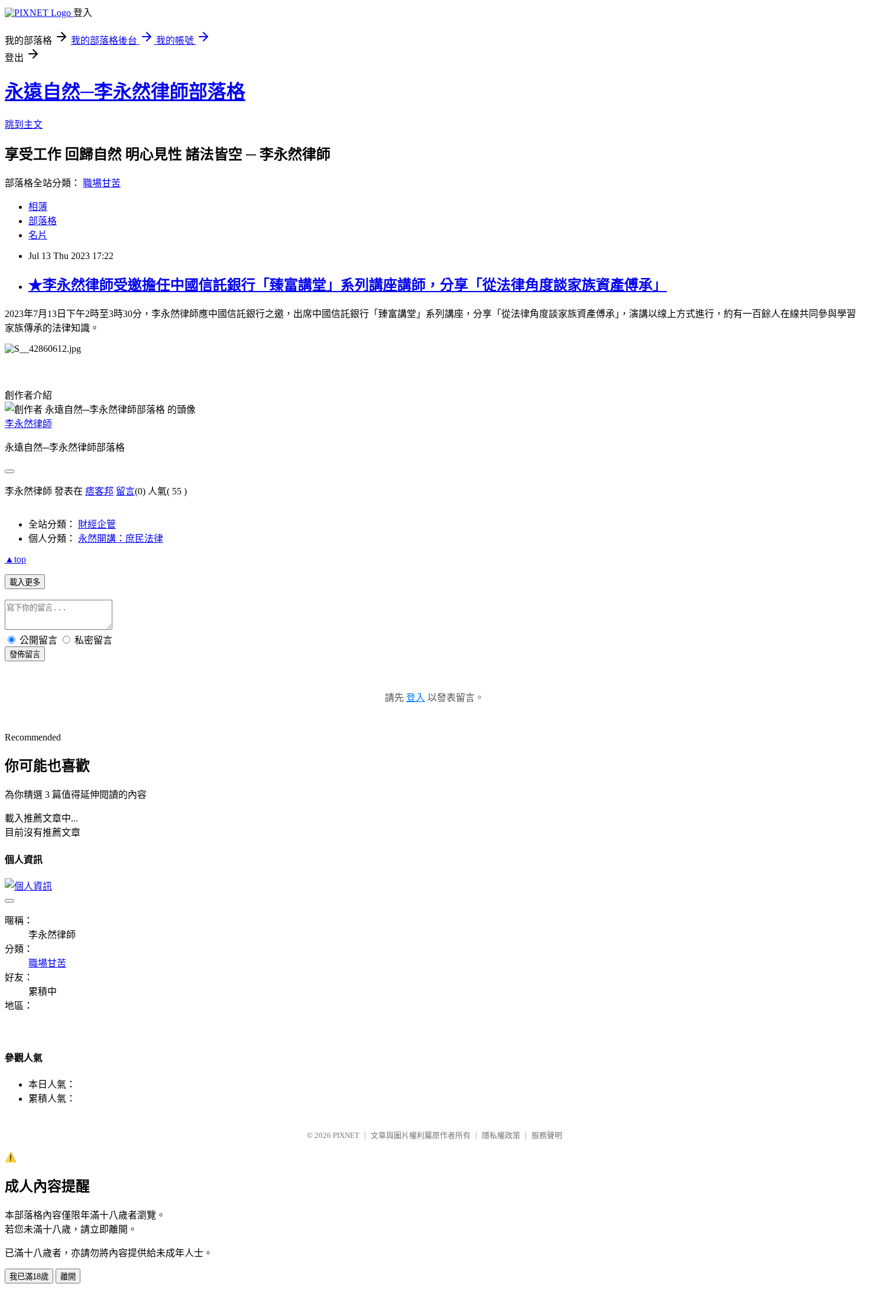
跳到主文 (24, 124)
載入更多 (24, 582)
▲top (15, 559)
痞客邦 (99, 491)
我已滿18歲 (28, 1276)
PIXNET (346, 1135)
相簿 (37, 207)
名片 (37, 235)
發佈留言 (24, 654)
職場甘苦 (102, 183)
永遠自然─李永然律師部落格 (125, 91)
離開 (68, 1276)
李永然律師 (28, 424)
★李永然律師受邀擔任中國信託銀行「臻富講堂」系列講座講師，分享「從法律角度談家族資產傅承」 (347, 285)
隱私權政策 (501, 1135)
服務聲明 (546, 1135)
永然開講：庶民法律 (120, 538)
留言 (125, 491)
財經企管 (97, 524)
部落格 (42, 221)
